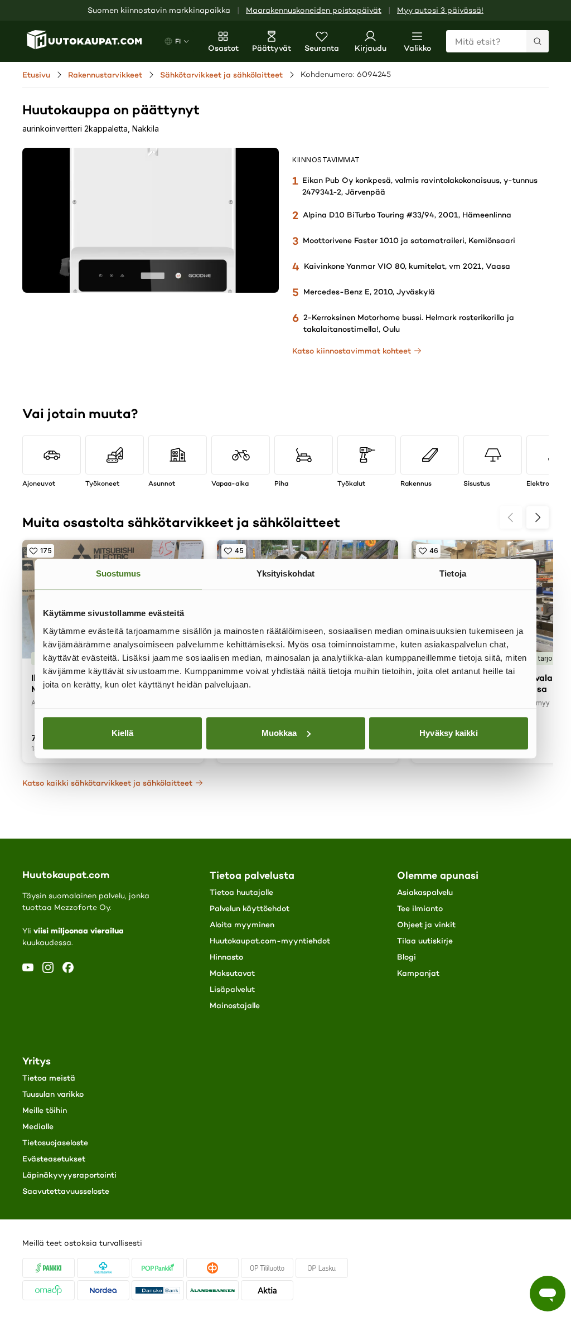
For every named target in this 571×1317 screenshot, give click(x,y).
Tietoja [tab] (452, 573)
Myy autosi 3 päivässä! (440, 10)
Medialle (38, 1126)
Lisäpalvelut (232, 989)
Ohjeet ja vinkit (426, 924)
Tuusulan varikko (53, 1094)
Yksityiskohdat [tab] (285, 573)
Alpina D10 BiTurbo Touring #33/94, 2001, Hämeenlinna (407, 215)
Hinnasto (226, 957)
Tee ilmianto (420, 908)
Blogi (406, 957)
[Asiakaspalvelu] (547, 1293)
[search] (537, 41)
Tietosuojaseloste (55, 1142)
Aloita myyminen (242, 924)
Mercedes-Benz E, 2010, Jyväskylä (369, 292)
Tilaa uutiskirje (425, 941)
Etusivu (36, 75)
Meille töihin (44, 1110)
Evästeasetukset (53, 1159)
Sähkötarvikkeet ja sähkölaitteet (221, 75)
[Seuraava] (537, 517)
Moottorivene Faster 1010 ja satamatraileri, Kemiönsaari (409, 240)
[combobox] (497, 41)
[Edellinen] (511, 517)
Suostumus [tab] (118, 573)
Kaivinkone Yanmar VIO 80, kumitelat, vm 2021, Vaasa (407, 266)
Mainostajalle (235, 1005)
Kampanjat (418, 973)
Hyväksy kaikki (448, 733)
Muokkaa (279, 733)
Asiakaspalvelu (425, 892)
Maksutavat (232, 973)
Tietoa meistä (48, 1078)
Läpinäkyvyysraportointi (69, 1175)
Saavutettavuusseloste (65, 1191)
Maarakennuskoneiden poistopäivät (313, 10)
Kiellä (123, 733)
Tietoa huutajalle (241, 892)
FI (178, 41)
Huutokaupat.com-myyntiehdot (270, 941)
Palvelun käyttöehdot (249, 908)
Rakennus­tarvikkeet (105, 75)
